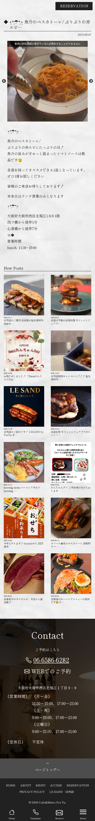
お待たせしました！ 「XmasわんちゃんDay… (23, 376)
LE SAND (62, 792)
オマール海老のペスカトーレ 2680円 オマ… (71, 543)
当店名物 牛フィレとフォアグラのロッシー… (70, 431)
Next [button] (91, 81)
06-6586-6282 (51, 659)
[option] (47, 81)
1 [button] (44, 119)
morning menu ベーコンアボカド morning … (23, 487)
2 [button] (51, 119)
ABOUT (25, 785)
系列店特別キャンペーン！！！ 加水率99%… (70, 376)
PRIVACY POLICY (32, 792)
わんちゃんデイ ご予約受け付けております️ (70, 487)
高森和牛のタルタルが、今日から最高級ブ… (23, 599)
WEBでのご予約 (51, 671)
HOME (10, 785)
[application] (47, 81)
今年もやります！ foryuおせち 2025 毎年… (23, 543)
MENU (41, 785)
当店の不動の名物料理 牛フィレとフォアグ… (70, 320)
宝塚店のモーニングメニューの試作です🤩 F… (70, 599)
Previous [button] (4, 81)
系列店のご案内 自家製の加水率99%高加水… (24, 320)
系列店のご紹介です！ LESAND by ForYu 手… (24, 431)
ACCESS (56, 785)
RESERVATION (74, 5)
